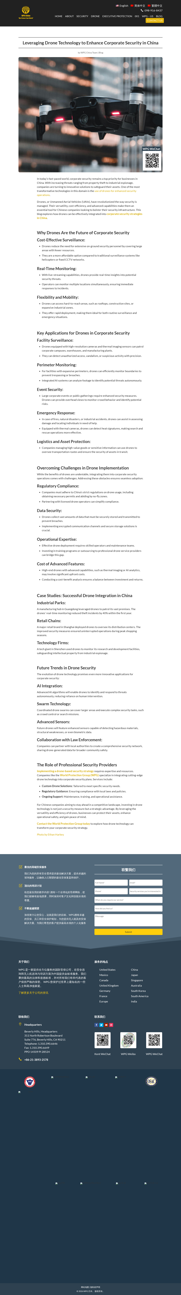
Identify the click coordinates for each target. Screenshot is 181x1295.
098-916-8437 (154, 10)
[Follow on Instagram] (111, 1025)
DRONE (95, 16)
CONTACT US (155, 20)
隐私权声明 (95, 1287)
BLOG (159, 16)
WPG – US (147, 16)
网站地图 (85, 1287)
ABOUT (69, 16)
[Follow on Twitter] (101, 1025)
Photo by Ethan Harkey (50, 834)
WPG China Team (89, 52)
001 (137, 16)
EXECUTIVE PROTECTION (117, 16)
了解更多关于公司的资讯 (33, 992)
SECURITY (82, 16)
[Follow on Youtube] (106, 1025)
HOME (58, 16)
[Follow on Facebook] (96, 1025)
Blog (101, 52)
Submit (128, 932)
